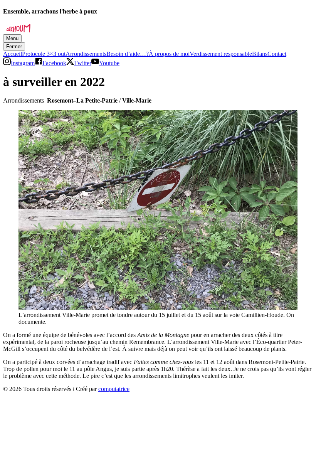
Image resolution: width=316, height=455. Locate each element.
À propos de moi (169, 54)
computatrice (113, 389)
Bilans (259, 54)
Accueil (12, 54)
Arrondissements (86, 54)
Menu (12, 38)
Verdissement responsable (221, 54)
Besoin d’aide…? (127, 54)
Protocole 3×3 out (44, 54)
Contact (276, 54)
